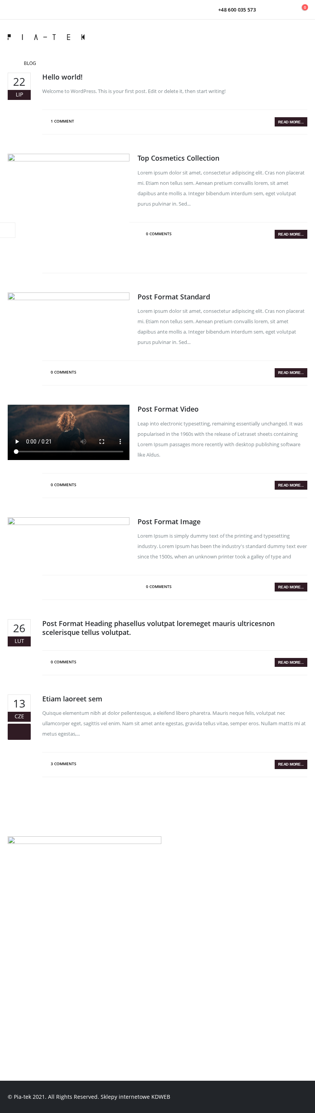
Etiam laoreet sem (72, 698)
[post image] (68, 204)
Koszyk (23, 1009)
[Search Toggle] (267, 9)
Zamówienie (30, 994)
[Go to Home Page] (10, 63)
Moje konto (29, 980)
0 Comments (159, 233)
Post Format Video (168, 409)
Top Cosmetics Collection (178, 158)
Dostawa (26, 912)
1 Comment (62, 121)
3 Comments (63, 763)
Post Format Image (169, 521)
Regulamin (28, 882)
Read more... (291, 122)
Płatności (26, 927)
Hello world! (62, 76)
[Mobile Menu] (299, 36)
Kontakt (24, 941)
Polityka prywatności (43, 897)
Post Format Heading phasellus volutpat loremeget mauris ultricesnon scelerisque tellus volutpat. (158, 628)
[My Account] (284, 9)
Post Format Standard (174, 296)
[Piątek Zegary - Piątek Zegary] (46, 37)
